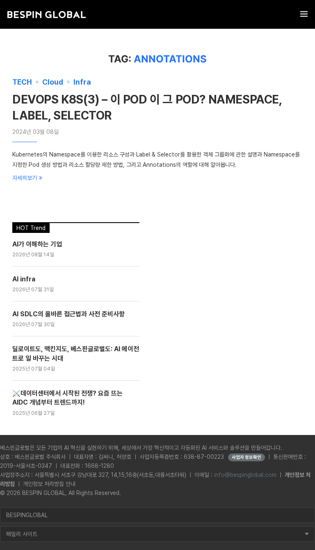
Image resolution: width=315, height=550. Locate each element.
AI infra (23, 279)
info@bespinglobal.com (245, 475)
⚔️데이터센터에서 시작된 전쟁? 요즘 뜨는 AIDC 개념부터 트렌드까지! (67, 397)
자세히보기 (24, 178)
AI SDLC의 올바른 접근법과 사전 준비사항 (68, 314)
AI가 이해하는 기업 (37, 244)
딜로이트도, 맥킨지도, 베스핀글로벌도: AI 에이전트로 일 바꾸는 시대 (75, 353)
